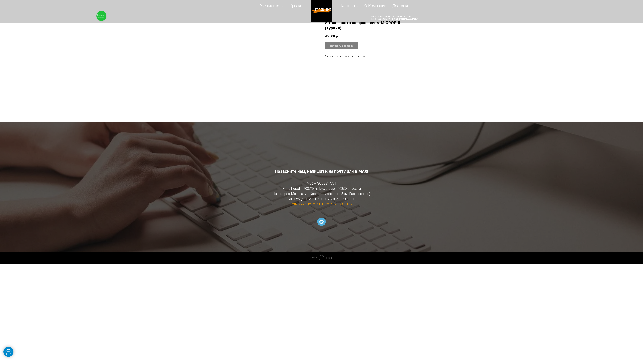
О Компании (375, 6)
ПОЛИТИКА (297, 204)
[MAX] (321, 222)
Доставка (400, 6)
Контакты (350, 6)
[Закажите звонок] (101, 16)
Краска (295, 6)
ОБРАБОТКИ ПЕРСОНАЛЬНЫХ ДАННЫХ (329, 204)
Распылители (271, 6)
